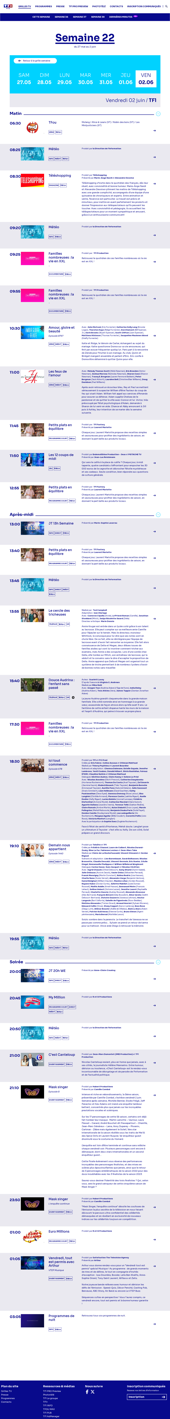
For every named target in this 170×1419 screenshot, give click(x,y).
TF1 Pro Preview (78, 6)
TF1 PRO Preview (52, 1391)
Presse (60, 6)
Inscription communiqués (144, 6)
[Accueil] (9, 7)
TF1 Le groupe (50, 1398)
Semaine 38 (98, 17)
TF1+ (45, 1402)
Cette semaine (41, 17)
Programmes (8, 1398)
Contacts (6, 1402)
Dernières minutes (123, 16)
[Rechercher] (165, 6)
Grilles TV (24, 6)
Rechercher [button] (165, 6)
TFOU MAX (49, 1409)
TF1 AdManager (51, 1416)
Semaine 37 (79, 17)
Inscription (136, 1397)
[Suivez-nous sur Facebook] (87, 1392)
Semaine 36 (61, 17)
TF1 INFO (48, 1405)
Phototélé (99, 6)
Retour (36, 60)
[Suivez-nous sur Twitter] (92, 1392)
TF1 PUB (47, 1412)
